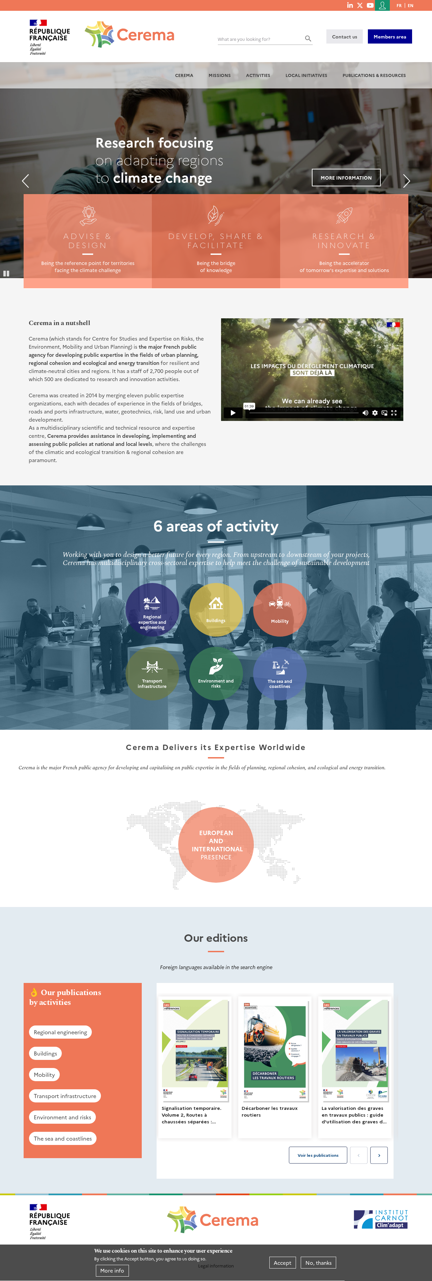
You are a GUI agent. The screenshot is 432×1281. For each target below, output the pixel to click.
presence (216, 845)
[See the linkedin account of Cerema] (350, 5)
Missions (220, 75)
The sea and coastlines (280, 683)
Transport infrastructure (152, 683)
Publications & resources (374, 75)
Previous (25, 181)
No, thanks (318, 1262)
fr (399, 5)
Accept (282, 1262)
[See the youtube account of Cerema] (370, 5)
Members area (390, 36)
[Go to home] (125, 29)
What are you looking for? (244, 39)
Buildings (215, 620)
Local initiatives (306, 75)
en (410, 5)
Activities (258, 75)
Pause (6, 273)
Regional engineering (60, 1032)
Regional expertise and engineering (152, 622)
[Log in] (382, 5)
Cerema (184, 75)
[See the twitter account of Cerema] (360, 5)
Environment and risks (216, 683)
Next (406, 181)
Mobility (280, 620)
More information (346, 177)
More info (112, 1270)
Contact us (344, 36)
